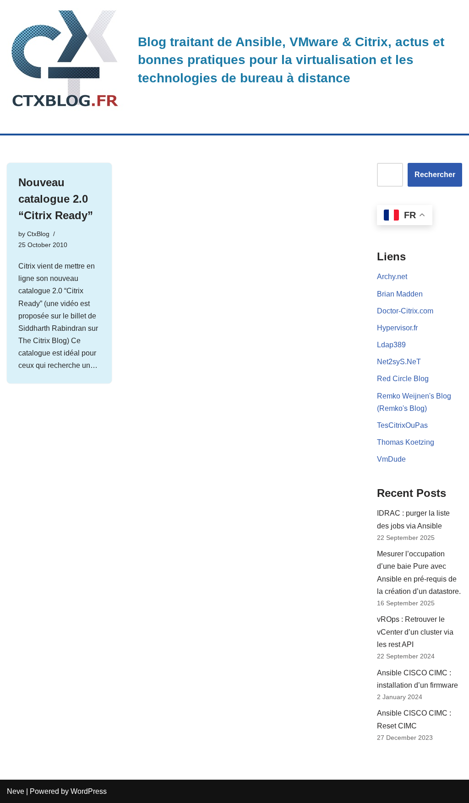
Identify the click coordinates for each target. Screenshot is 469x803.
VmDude (391, 459)
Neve (15, 791)
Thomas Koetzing (405, 442)
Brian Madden (400, 294)
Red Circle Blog (403, 379)
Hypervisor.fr (397, 328)
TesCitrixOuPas (402, 425)
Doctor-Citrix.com (405, 311)
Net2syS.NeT (399, 362)
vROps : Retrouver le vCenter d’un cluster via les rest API (415, 631)
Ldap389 (391, 345)
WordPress (89, 791)
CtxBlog (38, 233)
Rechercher (434, 174)
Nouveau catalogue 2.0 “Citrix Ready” (55, 198)
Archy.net (392, 276)
